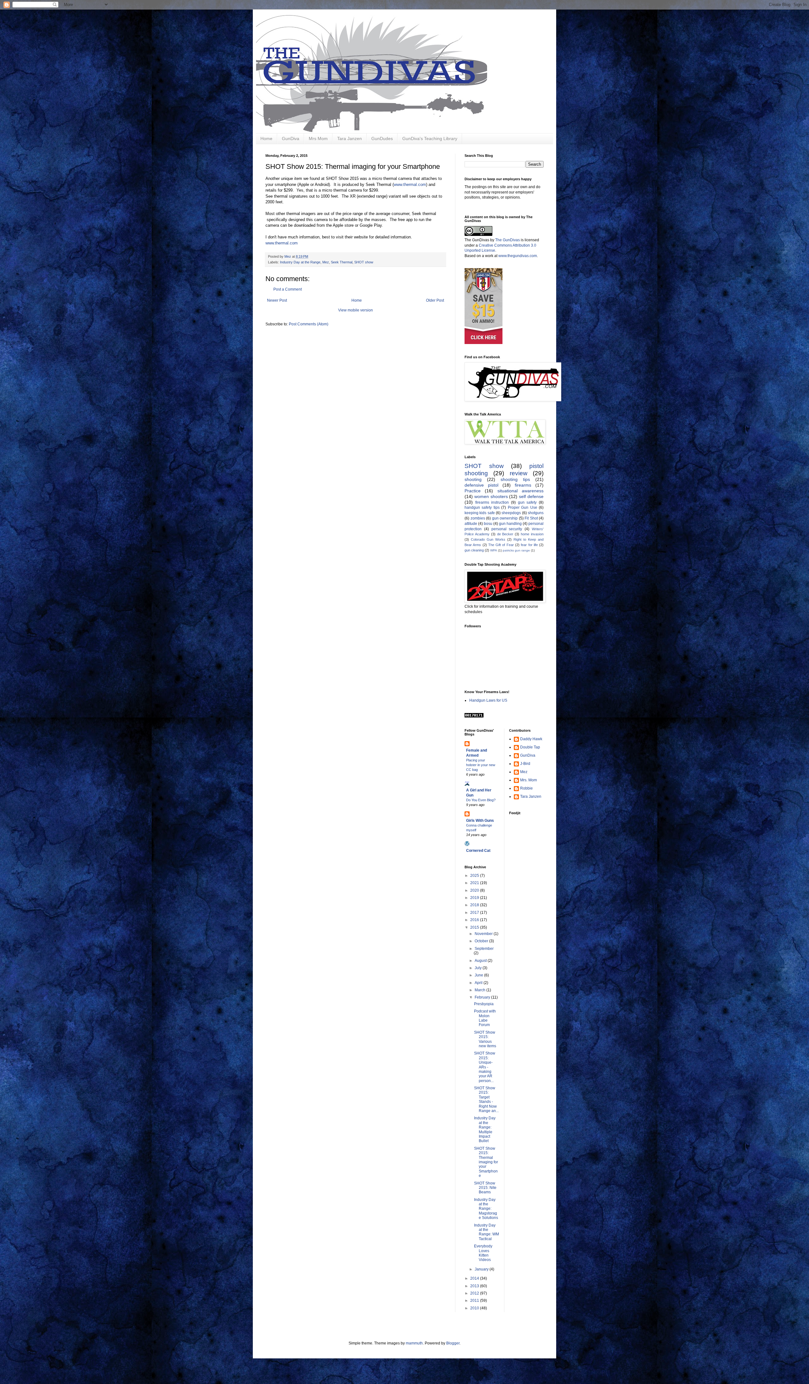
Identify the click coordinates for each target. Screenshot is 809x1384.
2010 (475, 1308)
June (479, 975)
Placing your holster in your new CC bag (480, 765)
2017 (475, 912)
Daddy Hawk (531, 739)
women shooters (491, 496)
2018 (475, 905)
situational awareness (520, 490)
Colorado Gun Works (488, 539)
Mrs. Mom (528, 780)
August (481, 960)
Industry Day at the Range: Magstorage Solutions (486, 1208)
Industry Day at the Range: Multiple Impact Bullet (485, 1129)
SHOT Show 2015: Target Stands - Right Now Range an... (486, 1099)
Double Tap (530, 747)
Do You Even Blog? (481, 800)
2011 (475, 1300)
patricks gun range (516, 550)
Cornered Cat (478, 850)
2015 (475, 927)
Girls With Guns (480, 820)
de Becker (505, 534)
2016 (475, 920)
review (518, 473)
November (484, 934)
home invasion (532, 534)
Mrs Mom (318, 138)
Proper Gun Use (522, 507)
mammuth (414, 1343)
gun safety (527, 502)
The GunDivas (507, 240)
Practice (473, 490)
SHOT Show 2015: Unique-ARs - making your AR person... (484, 1067)
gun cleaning (474, 550)
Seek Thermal (341, 262)
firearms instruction (492, 502)
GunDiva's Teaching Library (429, 138)
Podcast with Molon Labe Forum (485, 1018)
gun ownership (505, 518)
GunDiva (290, 138)
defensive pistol (481, 485)
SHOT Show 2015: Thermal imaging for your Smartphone (486, 1162)
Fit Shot (531, 518)
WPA (493, 550)
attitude (471, 523)
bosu (488, 523)
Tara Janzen (349, 138)
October (482, 941)
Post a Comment (287, 289)
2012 (475, 1293)
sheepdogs (511, 513)
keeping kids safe (480, 513)
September (484, 948)
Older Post (435, 300)
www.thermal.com (410, 184)
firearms (523, 485)
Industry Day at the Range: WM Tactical (486, 1232)
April (479, 983)
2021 (475, 883)
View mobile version (355, 310)
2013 (475, 1286)
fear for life (529, 545)
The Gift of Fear (501, 545)
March (480, 990)
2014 (475, 1278)
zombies (478, 518)
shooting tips (515, 479)
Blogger (452, 1343)
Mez (325, 262)
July (479, 968)
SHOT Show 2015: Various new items (485, 1039)
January (482, 1269)
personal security (506, 529)
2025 (475, 875)
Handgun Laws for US (488, 700)
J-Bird (525, 763)
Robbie (526, 788)
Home (266, 138)
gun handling (510, 523)
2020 (475, 890)
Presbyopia (484, 1004)
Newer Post (277, 300)
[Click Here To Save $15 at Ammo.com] (483, 343)
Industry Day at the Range (300, 262)
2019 (475, 897)
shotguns (536, 513)
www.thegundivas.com (517, 256)
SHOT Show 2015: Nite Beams (485, 1188)
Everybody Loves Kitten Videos (483, 1253)
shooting (473, 479)
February (483, 997)
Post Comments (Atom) (308, 324)
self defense (531, 496)
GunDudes (382, 138)
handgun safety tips (482, 507)
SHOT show (363, 262)
